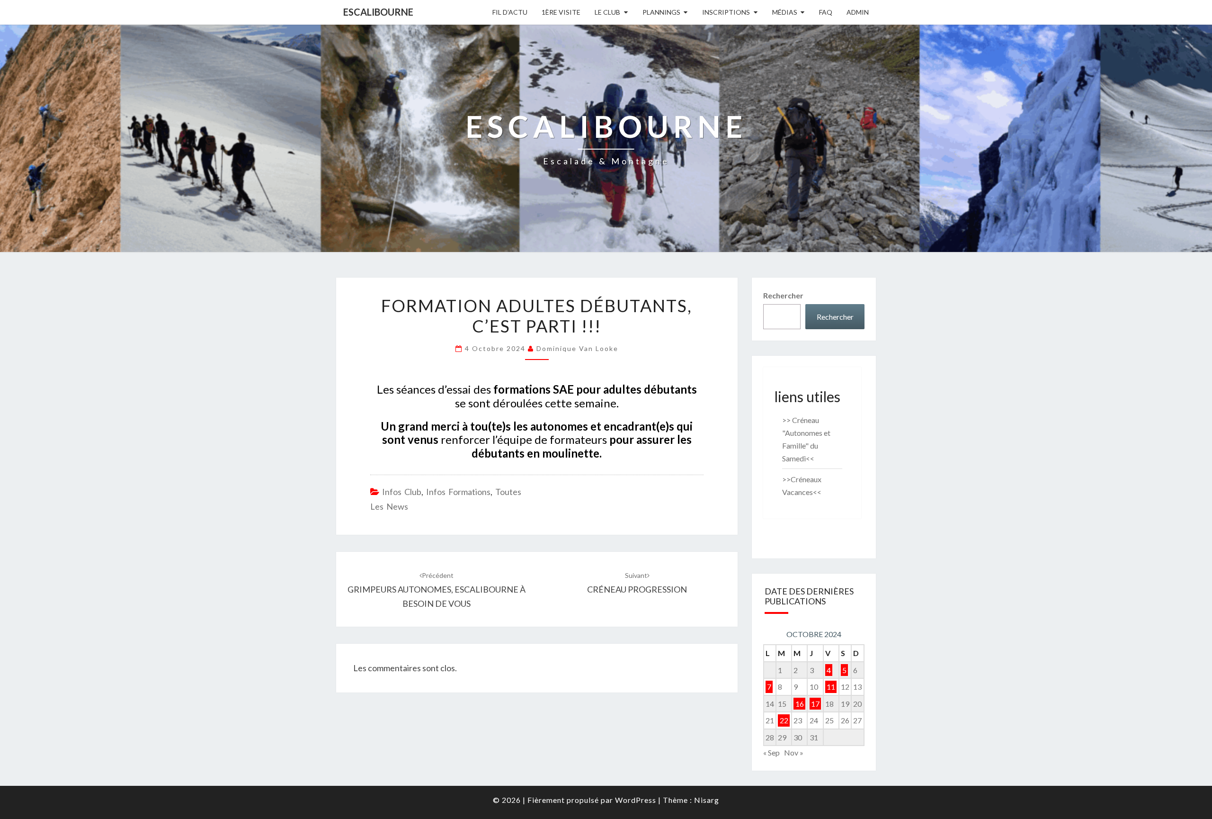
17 (815, 703)
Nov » (793, 752)
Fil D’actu (509, 12)
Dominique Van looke (577, 348)
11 (831, 686)
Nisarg (706, 799)
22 (784, 720)
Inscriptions (726, 12)
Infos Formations (458, 491)
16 (799, 703)
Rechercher (783, 295)
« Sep (771, 752)
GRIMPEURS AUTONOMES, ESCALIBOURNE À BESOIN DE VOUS (437, 590)
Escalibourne (378, 12)
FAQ (825, 12)
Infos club (401, 491)
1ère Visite (561, 12)
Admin (858, 12)
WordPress (635, 799)
